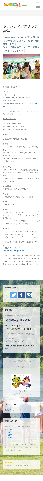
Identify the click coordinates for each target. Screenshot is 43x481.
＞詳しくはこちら (11, 348)
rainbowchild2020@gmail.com (14, 251)
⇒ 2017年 (8, 429)
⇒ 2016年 (8, 432)
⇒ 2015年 (8, 435)
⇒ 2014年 (8, 438)
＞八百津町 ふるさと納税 (14, 341)
